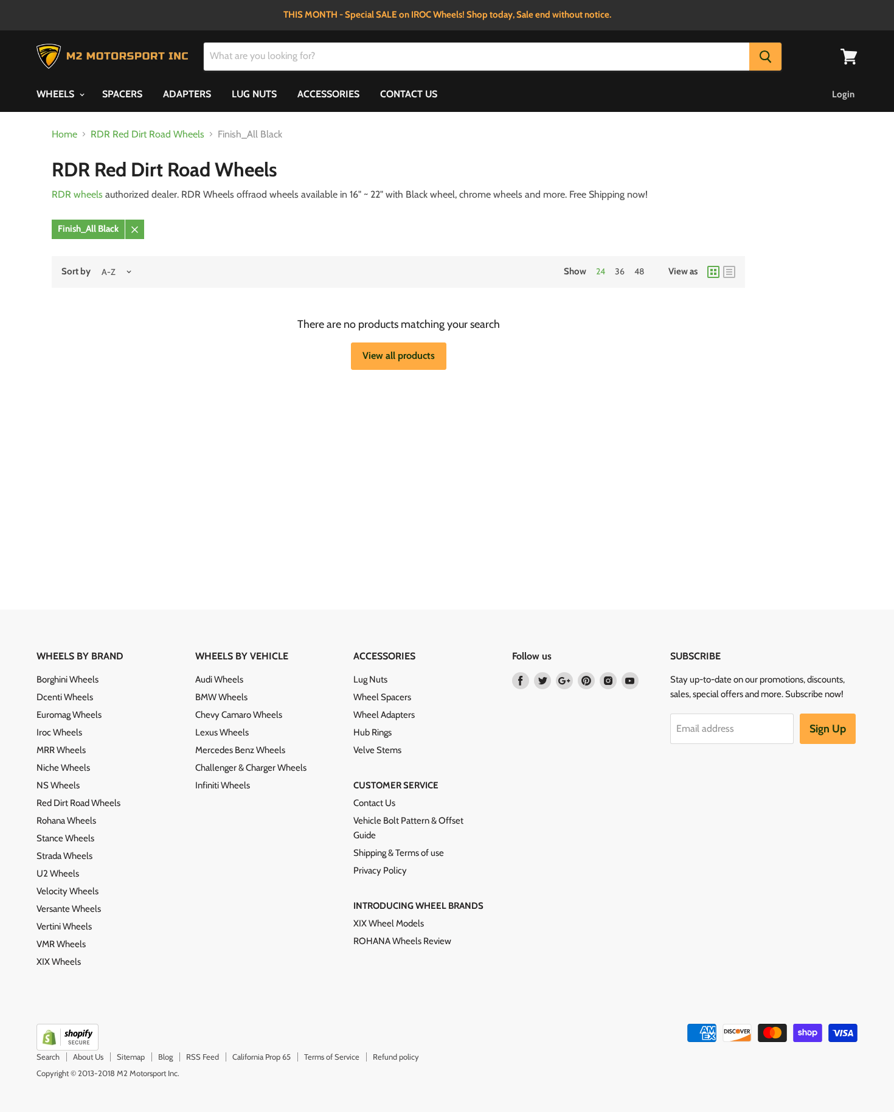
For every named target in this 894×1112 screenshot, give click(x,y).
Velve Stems (377, 750)
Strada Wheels (64, 855)
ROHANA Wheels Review (402, 941)
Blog (165, 1057)
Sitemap (131, 1057)
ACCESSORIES (328, 94)
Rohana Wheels (66, 820)
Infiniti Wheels (222, 785)
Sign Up (827, 728)
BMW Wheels (221, 697)
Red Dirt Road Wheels (78, 803)
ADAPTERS (187, 94)
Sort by (76, 271)
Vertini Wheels (64, 926)
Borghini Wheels (67, 679)
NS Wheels (58, 785)
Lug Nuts (370, 679)
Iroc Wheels (59, 732)
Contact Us (374, 803)
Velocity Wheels (67, 891)
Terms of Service (331, 1057)
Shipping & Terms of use (398, 852)
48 (639, 271)
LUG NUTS (254, 94)
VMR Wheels (61, 944)
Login (843, 94)
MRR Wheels (61, 750)
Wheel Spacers (382, 697)
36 (620, 271)
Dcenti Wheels (64, 697)
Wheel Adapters (384, 714)
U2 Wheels (57, 873)
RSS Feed (202, 1057)
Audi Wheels (219, 679)
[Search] (765, 57)
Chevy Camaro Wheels (238, 714)
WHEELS (56, 94)
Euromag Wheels (69, 714)
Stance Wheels (65, 838)
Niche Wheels (63, 767)
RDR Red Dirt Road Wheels (147, 134)
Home (64, 134)
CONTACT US (408, 94)
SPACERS (122, 94)
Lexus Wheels (222, 732)
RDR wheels (77, 194)
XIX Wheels (58, 961)
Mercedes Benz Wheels (240, 750)
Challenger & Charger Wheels (251, 767)
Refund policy (396, 1057)
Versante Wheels (68, 908)
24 (600, 271)
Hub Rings (372, 732)
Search (48, 1057)
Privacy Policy (380, 870)
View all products (398, 355)
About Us (88, 1057)
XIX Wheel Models (388, 923)
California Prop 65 (261, 1057)
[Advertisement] (354, 456)
